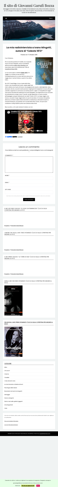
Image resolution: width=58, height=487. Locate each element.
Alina (5, 367)
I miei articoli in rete (9, 381)
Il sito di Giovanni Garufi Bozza (29, 5)
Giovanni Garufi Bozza (17, 225)
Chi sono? (7, 370)
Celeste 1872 (24, 72)
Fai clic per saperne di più (28, 485)
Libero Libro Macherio (20, 65)
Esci (38, 485)
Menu (50, 18)
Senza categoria (9, 398)
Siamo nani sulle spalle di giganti (13, 401)
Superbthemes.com (45, 433)
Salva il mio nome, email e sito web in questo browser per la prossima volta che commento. (29, 196)
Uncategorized (8, 405)
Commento (9, 155)
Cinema (6, 374)
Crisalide (6, 377)
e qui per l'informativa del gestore (11, 424)
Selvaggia (7, 394)
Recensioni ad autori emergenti (13, 391)
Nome (7, 175)
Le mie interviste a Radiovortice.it (13, 384)
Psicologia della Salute (10, 387)
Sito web (8, 189)
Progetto (7, 225)
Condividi (19, 136)
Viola (5, 408)
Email (7, 182)
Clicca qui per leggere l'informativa (11, 421)
